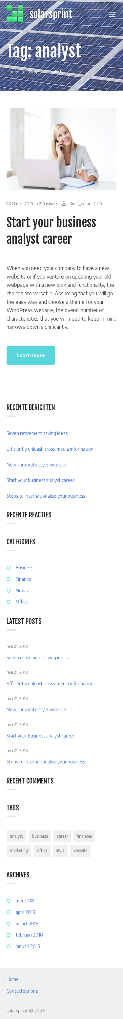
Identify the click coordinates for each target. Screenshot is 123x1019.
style (60, 850)
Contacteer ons (22, 991)
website (80, 850)
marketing (19, 850)
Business (50, 203)
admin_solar (78, 203)
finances (84, 836)
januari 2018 (28, 946)
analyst (16, 836)
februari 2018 (29, 935)
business (40, 836)
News (22, 590)
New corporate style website (36, 464)
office (42, 850)
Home (13, 979)
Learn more (31, 355)
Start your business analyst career (40, 480)
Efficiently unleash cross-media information (50, 449)
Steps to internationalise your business (46, 496)
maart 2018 (27, 923)
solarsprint (51, 14)
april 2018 (25, 912)
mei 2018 (25, 900)
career (62, 836)
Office (22, 601)
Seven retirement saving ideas (37, 433)
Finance (23, 579)
